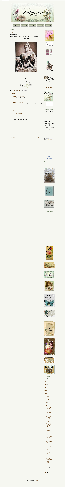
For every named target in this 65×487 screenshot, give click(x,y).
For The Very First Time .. (48, 428)
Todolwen (49, 156)
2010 (46, 473)
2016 (46, 388)
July (46, 402)
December (47, 394)
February (47, 467)
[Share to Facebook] (25, 90)
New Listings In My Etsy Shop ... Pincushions (49, 455)
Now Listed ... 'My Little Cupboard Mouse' (48, 425)
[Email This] (22, 90)
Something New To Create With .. (49, 410)
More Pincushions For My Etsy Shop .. (49, 439)
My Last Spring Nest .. (49, 450)
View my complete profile (48, 87)
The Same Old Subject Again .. (48, 432)
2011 (46, 472)
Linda (14, 102)
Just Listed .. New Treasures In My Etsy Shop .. (48, 407)
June (47, 403)
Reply (13, 99)
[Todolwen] (49, 157)
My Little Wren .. (48, 418)
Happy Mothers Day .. (49, 435)
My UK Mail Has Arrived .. (48, 462)
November (47, 396)
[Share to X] (24, 90)
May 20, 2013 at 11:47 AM (22, 96)
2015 (46, 390)
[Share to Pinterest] (26, 90)
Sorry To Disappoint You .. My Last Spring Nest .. (49, 447)
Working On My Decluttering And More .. (49, 459)
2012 (46, 470)
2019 (46, 384)
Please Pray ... (48, 420)
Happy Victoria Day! (49, 421)
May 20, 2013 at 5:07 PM (19, 102)
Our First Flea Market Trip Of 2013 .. (49, 442)
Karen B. (50, 76)
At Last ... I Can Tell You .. (49, 444)
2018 (46, 385)
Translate (51, 139)
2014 (46, 391)
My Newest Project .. (49, 423)
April (47, 464)
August (47, 400)
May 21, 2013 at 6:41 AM (18, 113)
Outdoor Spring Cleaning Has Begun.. (48, 452)
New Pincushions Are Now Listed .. (49, 437)
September (47, 399)
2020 (46, 382)
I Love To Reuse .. (48, 412)
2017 (46, 387)
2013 (46, 393)
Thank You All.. (48, 430)
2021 (46, 381)
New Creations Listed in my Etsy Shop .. (49, 414)
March (47, 465)
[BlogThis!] (23, 90)
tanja (13, 113)
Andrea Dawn (15, 96)
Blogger (37, 480)
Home (26, 137)
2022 (46, 379)
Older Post (40, 137)
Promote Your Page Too (49, 158)
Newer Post (13, 137)
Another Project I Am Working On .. (49, 417)
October (47, 397)
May (47, 405)
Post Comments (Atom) (28, 140)
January (47, 468)
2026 (46, 378)
